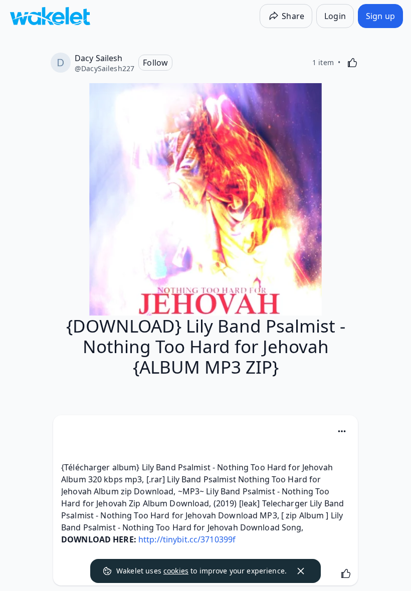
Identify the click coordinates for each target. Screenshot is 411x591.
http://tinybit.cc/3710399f (187, 539)
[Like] (352, 63)
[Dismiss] (301, 571)
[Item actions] (342, 431)
